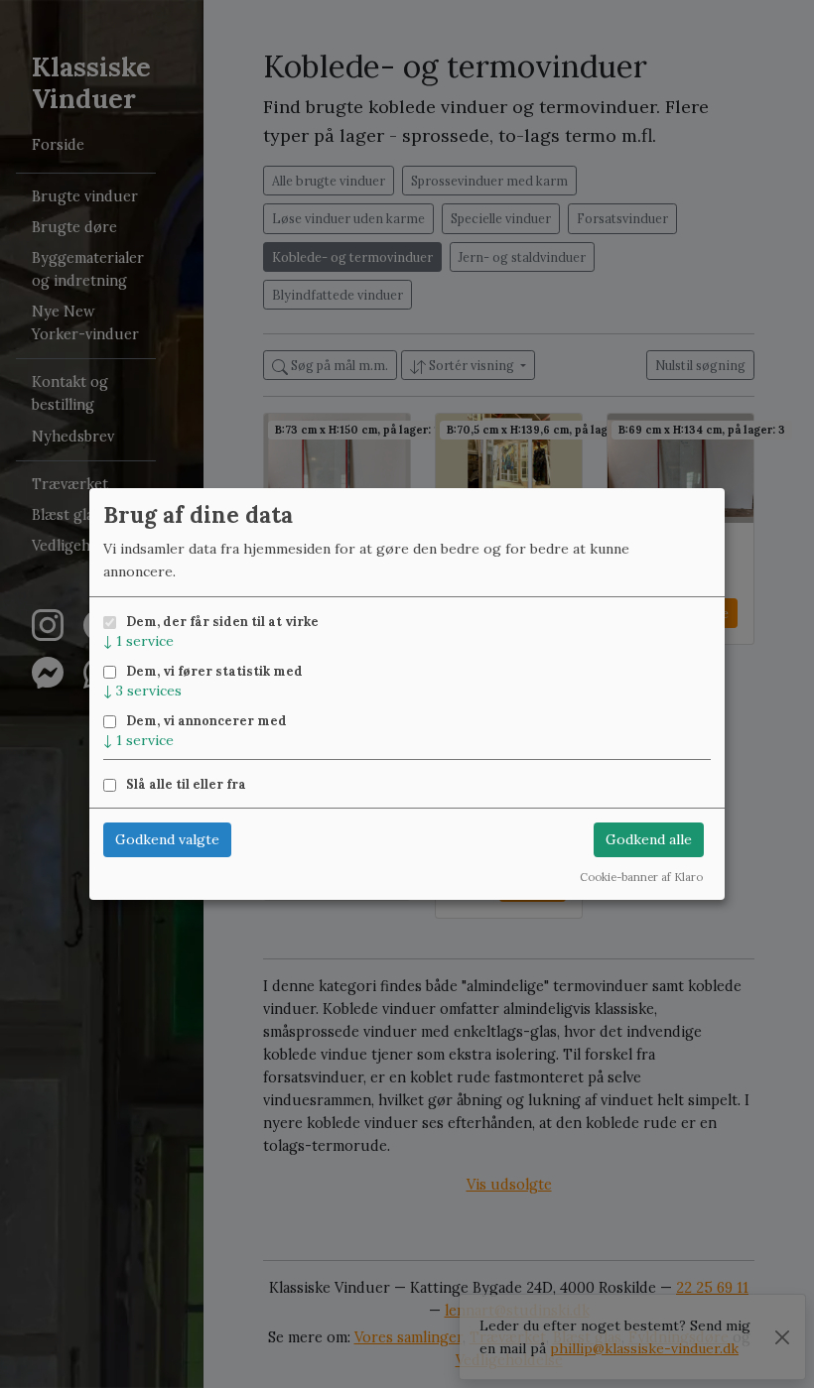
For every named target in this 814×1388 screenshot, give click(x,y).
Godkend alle (649, 839)
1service (138, 641)
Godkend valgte (167, 839)
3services (142, 690)
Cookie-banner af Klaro (641, 877)
